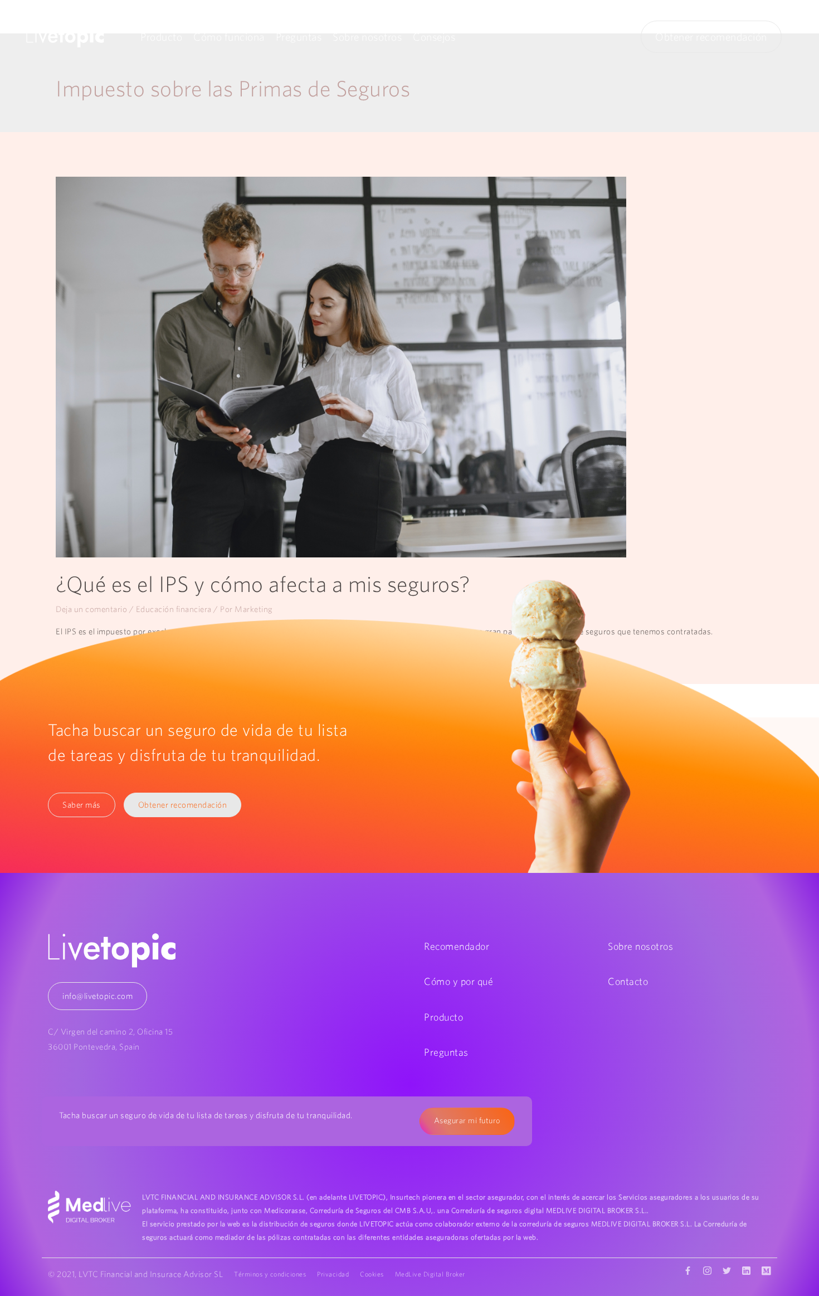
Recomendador (456, 946)
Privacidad (333, 1274)
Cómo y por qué (458, 981)
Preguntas (299, 37)
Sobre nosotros (367, 37)
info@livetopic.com (97, 996)
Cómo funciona (229, 37)
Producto (161, 37)
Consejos (434, 37)
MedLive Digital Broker (430, 1274)
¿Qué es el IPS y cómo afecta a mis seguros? (263, 583)
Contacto (628, 981)
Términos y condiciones (270, 1274)
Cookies (372, 1274)
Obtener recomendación (711, 37)
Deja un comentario (91, 609)
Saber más (81, 804)
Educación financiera (174, 609)
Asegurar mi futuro (467, 1120)
